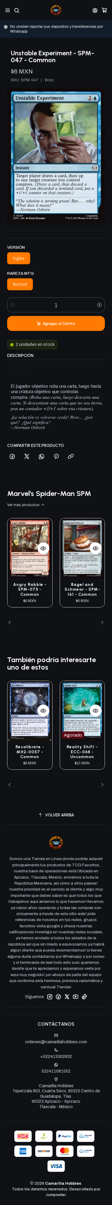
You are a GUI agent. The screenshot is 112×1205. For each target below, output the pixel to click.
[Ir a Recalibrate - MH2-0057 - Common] (29, 710)
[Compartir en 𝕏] (27, 456)
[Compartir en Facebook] (12, 456)
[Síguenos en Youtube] (76, 997)
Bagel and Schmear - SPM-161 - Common (82, 589)
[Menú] (8, 10)
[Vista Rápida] (43, 548)
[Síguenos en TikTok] (84, 997)
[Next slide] (100, 622)
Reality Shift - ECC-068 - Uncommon (82, 751)
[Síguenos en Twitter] (67, 997)
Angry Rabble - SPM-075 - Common (30, 589)
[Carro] (104, 10)
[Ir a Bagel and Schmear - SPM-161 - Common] (82, 548)
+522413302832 (56, 1056)
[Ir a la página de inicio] (56, 10)
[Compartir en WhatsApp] (41, 456)
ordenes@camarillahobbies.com (56, 1042)
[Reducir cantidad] (12, 305)
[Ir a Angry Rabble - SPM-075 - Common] (29, 548)
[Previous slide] (11, 622)
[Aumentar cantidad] (99, 305)
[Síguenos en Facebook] (58, 997)
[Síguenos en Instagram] (50, 997)
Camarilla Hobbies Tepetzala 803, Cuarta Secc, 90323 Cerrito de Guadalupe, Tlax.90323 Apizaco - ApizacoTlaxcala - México (56, 1096)
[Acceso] (95, 10)
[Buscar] (17, 10)
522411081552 (56, 1071)
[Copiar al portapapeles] (71, 456)
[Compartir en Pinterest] (56, 456)
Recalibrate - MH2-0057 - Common (30, 751)
